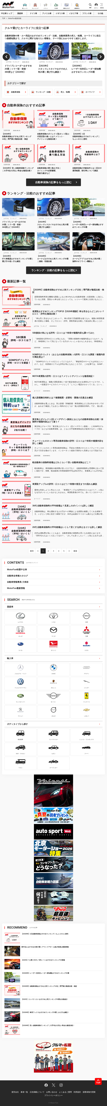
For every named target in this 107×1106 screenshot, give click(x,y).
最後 (75, 551)
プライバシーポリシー (53, 1095)
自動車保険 (15, 92)
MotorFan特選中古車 (17, 569)
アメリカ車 (46, 13)
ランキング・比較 (43, 92)
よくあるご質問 (65, 1092)
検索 (90, 7)
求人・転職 (65, 92)
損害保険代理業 (89, 1092)
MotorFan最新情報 (16, 588)
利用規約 (77, 1092)
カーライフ (90, 92)
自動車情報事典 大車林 (17, 582)
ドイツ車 (33, 13)
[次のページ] (69, 551)
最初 (32, 551)
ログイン (96, 8)
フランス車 (86, 13)
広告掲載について (37, 1092)
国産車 (20, 13)
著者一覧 (24, 1092)
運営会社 (15, 1092)
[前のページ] (38, 551)
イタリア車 (73, 13)
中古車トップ (6, 13)
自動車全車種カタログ (17, 576)
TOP (3, 18)
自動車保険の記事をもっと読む (53, 182)
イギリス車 (60, 13)
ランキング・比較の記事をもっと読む (53, 270)
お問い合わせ (51, 1092)
